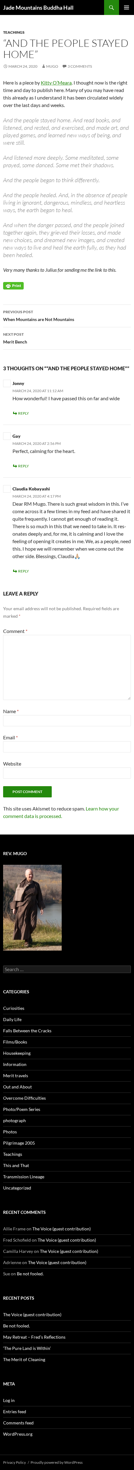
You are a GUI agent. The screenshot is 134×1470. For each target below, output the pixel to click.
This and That (16, 1165)
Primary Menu (126, 7)
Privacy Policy (14, 1462)
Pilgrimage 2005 (19, 1143)
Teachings (14, 32)
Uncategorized (17, 1187)
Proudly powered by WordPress (57, 1462)
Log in (9, 1400)
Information (14, 1064)
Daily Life (12, 1019)
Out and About (17, 1086)
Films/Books (15, 1041)
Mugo (52, 66)
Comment (15, 631)
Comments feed (18, 1422)
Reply (23, 413)
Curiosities (13, 1008)
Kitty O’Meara (56, 82)
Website (12, 764)
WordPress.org (17, 1434)
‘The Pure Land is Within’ (27, 1348)
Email (10, 737)
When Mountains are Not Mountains (38, 315)
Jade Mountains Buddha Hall (38, 7)
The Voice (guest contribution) (61, 1228)
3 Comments (80, 66)
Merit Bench (15, 338)
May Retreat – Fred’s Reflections (34, 1337)
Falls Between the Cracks (27, 1030)
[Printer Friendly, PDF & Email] (13, 285)
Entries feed (14, 1411)
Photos (10, 1131)
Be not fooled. (30, 1273)
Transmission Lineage (23, 1176)
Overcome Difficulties (24, 1098)
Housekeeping (17, 1053)
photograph (14, 1120)
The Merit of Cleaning (24, 1359)
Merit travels (15, 1075)
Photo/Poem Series (21, 1109)
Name (11, 711)
